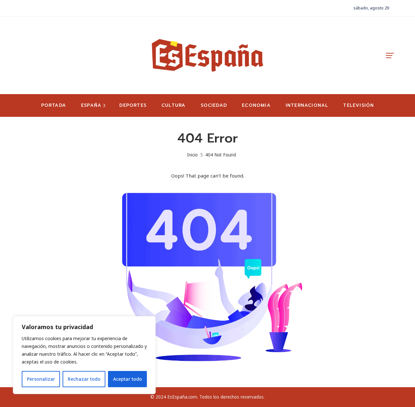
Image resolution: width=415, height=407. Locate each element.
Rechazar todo (84, 379)
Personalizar (41, 379)
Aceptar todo (127, 379)
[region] (84, 355)
